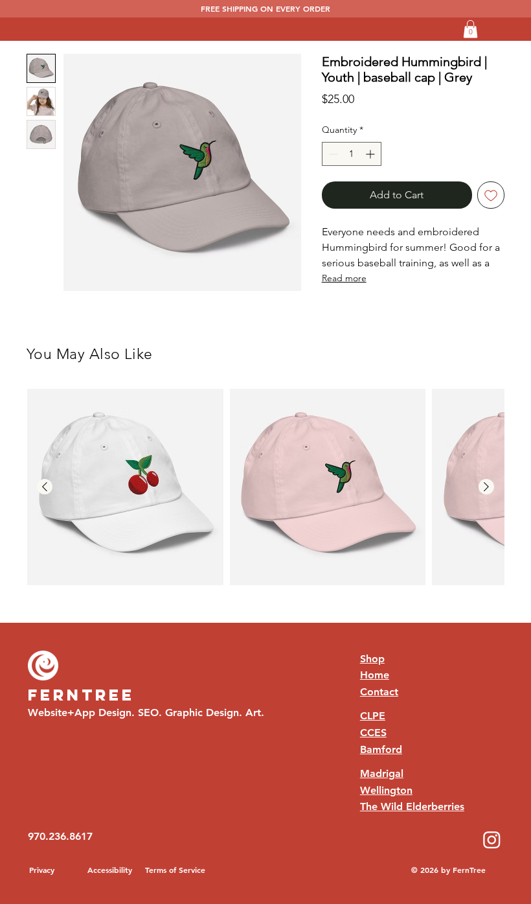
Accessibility (109, 869)
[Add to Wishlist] (490, 195)
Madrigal (381, 773)
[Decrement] (332, 154)
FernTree (81, 694)
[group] (265, 487)
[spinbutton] (351, 154)
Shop (372, 659)
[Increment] (371, 154)
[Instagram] (491, 839)
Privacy (41, 869)
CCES (373, 732)
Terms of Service (175, 869)
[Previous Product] (44, 486)
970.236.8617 (60, 836)
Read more (344, 278)
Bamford (381, 749)
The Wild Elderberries (412, 806)
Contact (379, 692)
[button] (470, 29)
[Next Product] (486, 486)
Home (374, 675)
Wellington (386, 790)
